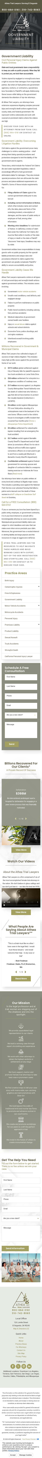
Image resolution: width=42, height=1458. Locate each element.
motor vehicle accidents (27, 292)
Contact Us (21, 1350)
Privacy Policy (21, 1357)
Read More (21, 978)
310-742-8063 (31, 9)
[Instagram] (23, 1366)
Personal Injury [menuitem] (11, 618)
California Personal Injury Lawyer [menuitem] (19, 656)
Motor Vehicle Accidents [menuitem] (15, 606)
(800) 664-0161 (11, 132)
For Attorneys (21, 1347)
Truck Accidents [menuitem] (11, 644)
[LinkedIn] (29, 1366)
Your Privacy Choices (29, 1439)
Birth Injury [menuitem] (9, 580)
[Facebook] (12, 1366)
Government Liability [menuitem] (13, 599)
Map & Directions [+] (21, 1329)
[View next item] (26, 819)
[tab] (38, 587)
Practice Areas (21, 1344)
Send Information (15, 1248)
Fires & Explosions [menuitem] (12, 593)
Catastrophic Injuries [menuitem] (13, 587)
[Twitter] (18, 1366)
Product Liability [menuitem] (11, 631)
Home (21, 1338)
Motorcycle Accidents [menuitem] (14, 612)
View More (21, 849)
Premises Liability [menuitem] (12, 625)
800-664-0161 (11, 9)
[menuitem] (21, 1337)
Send (11, 744)
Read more (17, 474)
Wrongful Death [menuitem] (11, 650)
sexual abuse (19, 324)
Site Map (21, 1353)
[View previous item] (15, 819)
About (21, 1341)
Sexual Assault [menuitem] (11, 637)
